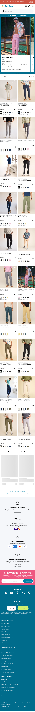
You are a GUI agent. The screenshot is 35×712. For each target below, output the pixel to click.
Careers (3, 695)
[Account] (26, 6)
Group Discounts (6, 658)
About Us (4, 679)
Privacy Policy (21, 706)
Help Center (5, 650)
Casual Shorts (5, 629)
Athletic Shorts (5, 626)
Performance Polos (6, 637)
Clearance (4, 640)
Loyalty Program (6, 669)
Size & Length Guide (7, 664)
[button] (15, 36)
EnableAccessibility (30, 2)
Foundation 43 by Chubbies (9, 684)
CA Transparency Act (7, 690)
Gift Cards (4, 643)
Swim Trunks (5, 623)
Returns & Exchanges (7, 652)
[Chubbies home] (7, 6)
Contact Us (4, 666)
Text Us (11, 608)
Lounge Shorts (5, 634)
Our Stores (17, 512)
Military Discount (6, 661)
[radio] (1, 112)
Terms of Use (5, 706)
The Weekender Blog (7, 672)
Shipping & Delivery (7, 655)
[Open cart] (29, 6)
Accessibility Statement (8, 693)
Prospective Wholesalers (8, 687)
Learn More (17, 566)
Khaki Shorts (5, 631)
